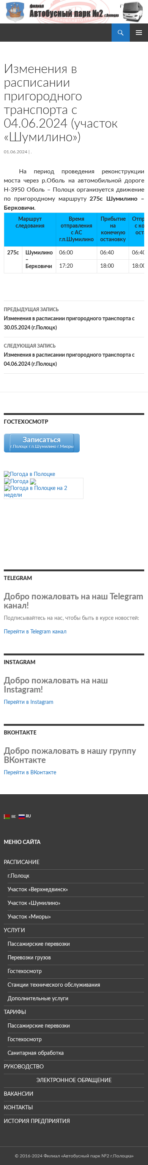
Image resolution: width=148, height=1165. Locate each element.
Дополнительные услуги (38, 998)
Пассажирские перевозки (39, 944)
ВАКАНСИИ (18, 1094)
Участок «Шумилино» (34, 903)
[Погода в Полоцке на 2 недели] (43, 491)
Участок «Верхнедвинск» (38, 889)
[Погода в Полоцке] (29, 474)
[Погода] (20, 481)
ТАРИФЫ (15, 1012)
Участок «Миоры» (29, 917)
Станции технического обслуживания (54, 985)
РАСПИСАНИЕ (21, 862)
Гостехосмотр (25, 971)
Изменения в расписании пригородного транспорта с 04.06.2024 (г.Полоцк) (69, 355)
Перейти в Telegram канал (35, 632)
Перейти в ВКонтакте (30, 772)
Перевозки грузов (29, 958)
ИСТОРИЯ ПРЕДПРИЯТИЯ (37, 1121)
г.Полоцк (18, 876)
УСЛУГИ (14, 930)
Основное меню (139, 32)
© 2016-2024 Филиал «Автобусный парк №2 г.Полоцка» (74, 1156)
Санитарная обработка (36, 1053)
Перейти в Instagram (29, 702)
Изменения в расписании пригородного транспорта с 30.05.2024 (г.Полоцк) (69, 319)
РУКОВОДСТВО (24, 1067)
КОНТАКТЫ (18, 1107)
